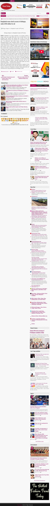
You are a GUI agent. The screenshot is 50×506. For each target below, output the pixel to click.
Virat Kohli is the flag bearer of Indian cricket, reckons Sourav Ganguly (41, 430)
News (21, 71)
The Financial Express (36, 271)
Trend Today (19, 504)
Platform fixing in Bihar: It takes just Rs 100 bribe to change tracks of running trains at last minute (42, 149)
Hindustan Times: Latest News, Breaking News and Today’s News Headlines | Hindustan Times (38, 312)
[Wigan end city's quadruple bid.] (32, 425)
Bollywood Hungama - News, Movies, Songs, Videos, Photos (39, 308)
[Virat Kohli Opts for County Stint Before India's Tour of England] (39, 400)
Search (48, 13)
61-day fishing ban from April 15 (37, 279)
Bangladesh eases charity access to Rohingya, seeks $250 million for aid (13, 22)
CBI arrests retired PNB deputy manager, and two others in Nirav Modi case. (41, 119)
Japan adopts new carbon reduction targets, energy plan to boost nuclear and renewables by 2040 (39, 259)
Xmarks (33, 323)
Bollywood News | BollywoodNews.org (39, 316)
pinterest (49, 1)
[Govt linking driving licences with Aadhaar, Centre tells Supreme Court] (32, 178)
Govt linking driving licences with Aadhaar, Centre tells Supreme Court (42, 177)
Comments (40, 85)
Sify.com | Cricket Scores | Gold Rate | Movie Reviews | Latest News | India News (39, 289)
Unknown (12, 71)
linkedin (46, 1)
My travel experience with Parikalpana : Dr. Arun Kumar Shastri (40, 374)
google (42, 1)
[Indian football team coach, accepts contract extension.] (32, 419)
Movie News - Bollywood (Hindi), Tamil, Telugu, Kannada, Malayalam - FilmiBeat (39, 294)
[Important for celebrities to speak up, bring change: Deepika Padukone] (32, 465)
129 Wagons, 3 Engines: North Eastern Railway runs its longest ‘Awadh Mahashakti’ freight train (39, 208)
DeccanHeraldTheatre (36, 285)
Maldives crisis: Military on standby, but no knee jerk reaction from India (42, 159)
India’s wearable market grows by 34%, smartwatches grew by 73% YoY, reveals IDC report (39, 268)
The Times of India (35, 257)
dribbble (47, 1)
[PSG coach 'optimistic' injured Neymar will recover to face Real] (32, 414)
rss (44, 1)
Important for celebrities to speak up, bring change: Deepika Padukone (41, 108)
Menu (4, 13)
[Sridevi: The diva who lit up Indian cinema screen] (32, 476)
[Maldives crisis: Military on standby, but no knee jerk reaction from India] (32, 159)
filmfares (33, 189)
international (18, 71)
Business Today (35, 249)
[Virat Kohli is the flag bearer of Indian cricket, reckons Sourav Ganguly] (32, 430)
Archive (45, 85)
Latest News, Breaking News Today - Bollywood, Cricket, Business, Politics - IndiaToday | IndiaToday (40, 303)
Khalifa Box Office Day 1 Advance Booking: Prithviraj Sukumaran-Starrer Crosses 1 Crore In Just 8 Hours (39, 226)
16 (41, 467)
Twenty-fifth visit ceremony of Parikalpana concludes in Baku (37, 332)
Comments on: (35, 196)
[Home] (1, 19)
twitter (39, 1)
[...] (24, 88)
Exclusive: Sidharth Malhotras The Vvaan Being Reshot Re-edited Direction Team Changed (39, 191)
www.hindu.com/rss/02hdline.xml (38, 278)
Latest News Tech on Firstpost (38, 266)
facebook (41, 1)
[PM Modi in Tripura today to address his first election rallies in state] (32, 168)
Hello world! (34, 286)
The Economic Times (36, 233)
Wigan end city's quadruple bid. (41, 423)
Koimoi (33, 224)
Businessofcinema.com (36, 241)
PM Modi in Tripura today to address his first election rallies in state (42, 168)
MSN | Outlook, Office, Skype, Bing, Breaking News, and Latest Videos (39, 299)
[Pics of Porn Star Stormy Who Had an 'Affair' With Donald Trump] (32, 471)
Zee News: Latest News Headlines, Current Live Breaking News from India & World (39, 319)
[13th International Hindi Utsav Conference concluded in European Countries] (39, 451)
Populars (33, 85)
